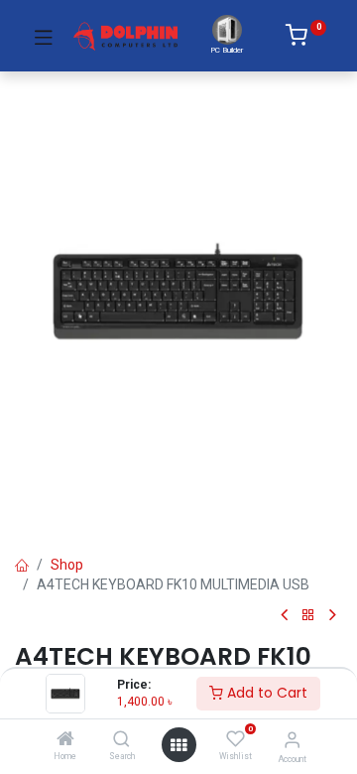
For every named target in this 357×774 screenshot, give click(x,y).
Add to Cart (265, 693)
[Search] (121, 740)
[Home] (65, 740)
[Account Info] (292, 739)
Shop (67, 565)
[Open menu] (178, 745)
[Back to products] (308, 615)
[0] (306, 39)
